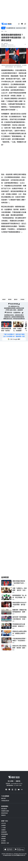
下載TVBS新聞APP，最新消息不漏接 (14, 334)
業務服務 (3, 838)
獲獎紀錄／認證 (5, 843)
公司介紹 (3, 823)
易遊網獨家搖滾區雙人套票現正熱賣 (14, 308)
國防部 (15, 299)
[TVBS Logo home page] (6, 24)
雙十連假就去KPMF (14, 306)
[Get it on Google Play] (19, 849)
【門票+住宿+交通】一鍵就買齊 (14, 310)
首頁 (2, 31)
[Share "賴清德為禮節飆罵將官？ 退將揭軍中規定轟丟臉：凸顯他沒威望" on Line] (22, 23)
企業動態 (3, 825)
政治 (6, 31)
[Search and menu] (25, 23)
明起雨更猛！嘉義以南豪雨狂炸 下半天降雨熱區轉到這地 (16, 28)
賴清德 (9, 299)
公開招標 (3, 836)
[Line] (9, 789)
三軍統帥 (22, 299)
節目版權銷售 (4, 834)
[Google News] (21, 789)
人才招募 (3, 827)
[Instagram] (15, 789)
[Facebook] (6, 789)
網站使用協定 (4, 813)
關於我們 (3, 798)
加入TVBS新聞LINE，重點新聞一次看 (14, 336)
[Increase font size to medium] (19, 24)
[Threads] (12, 789)
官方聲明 (3, 841)
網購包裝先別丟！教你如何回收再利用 (14, 318)
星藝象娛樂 (4, 832)
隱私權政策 (4, 808)
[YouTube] (18, 789)
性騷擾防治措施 (5, 811)
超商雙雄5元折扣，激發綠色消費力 (14, 315)
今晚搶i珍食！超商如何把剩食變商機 (14, 317)
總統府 (4, 299)
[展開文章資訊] (25, 44)
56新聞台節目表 (5, 800)
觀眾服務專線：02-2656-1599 (14, 785)
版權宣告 (3, 815)
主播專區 (3, 830)
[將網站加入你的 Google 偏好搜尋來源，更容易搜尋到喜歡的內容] (14, 339)
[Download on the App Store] (9, 849)
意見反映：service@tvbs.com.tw (14, 783)
